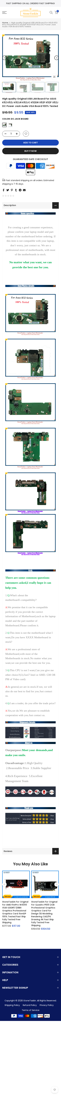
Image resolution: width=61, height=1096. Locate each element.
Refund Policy (30, 1005)
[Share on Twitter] (7, 190)
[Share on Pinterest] (12, 190)
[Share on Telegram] (20, 190)
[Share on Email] (24, 190)
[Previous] (4, 58)
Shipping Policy (12, 1005)
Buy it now (30, 151)
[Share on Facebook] (3, 190)
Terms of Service (30, 1010)
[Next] (56, 58)
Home (5, 23)
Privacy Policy (47, 1005)
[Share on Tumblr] (16, 190)
